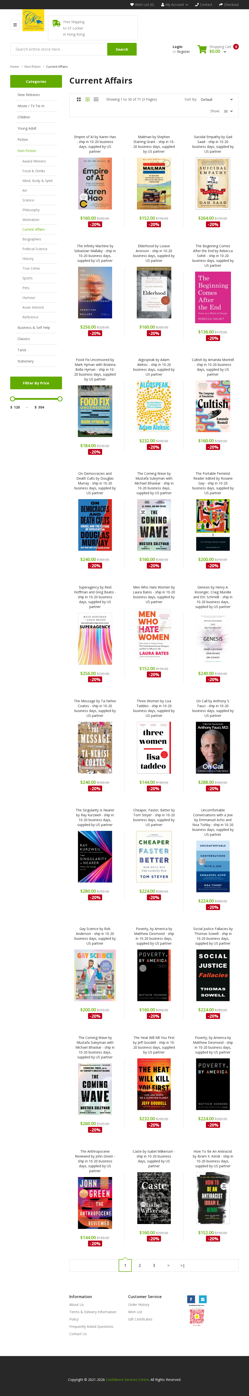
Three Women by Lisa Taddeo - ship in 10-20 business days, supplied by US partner (154, 708)
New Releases (29, 94)
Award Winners (34, 161)
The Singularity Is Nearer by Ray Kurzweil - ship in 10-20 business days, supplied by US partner (95, 817)
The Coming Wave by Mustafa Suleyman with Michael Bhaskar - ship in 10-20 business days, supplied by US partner (154, 483)
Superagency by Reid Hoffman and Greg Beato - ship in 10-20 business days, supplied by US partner (95, 597)
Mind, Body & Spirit (37, 180)
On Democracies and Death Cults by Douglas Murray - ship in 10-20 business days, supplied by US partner (95, 483)
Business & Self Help (34, 327)
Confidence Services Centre (127, 1379)
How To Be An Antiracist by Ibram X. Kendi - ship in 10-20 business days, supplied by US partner (213, 1158)
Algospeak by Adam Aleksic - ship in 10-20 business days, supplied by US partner (154, 367)
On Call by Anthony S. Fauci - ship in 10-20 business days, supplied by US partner (213, 708)
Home (14, 66)
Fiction (23, 139)
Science (28, 200)
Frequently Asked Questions (91, 1326)
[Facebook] (191, 1299)
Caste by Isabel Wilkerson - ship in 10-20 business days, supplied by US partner (154, 1158)
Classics (24, 338)
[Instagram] (203, 1299)
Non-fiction (33, 66)
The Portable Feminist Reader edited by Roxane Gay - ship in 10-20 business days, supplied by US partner (213, 483)
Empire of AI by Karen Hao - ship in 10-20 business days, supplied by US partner (95, 144)
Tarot (22, 350)
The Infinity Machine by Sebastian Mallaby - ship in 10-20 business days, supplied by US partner (95, 253)
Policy (74, 1319)
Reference (30, 317)
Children (24, 117)
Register (183, 51)
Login (177, 46)
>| (182, 1265)
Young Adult (27, 128)
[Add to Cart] (82, 186)
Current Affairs (57, 66)
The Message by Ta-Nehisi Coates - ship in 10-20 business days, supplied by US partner (95, 708)
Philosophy (31, 210)
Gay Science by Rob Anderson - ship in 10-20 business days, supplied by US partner (95, 936)
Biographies (31, 239)
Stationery (26, 361)
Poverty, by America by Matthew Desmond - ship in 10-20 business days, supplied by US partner (154, 936)
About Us (76, 1304)
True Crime (31, 268)
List (96, 99)
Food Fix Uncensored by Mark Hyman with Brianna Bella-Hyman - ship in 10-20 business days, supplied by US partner (95, 369)
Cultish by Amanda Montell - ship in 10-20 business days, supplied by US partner (213, 367)
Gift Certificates (140, 1319)
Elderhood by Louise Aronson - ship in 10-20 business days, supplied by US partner (154, 253)
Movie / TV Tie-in (31, 106)
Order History (138, 1304)
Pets (25, 287)
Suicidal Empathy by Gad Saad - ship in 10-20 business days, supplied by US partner (213, 144)
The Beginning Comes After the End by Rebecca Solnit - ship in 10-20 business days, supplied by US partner (213, 256)
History (28, 258)
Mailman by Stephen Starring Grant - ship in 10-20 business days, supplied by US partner (154, 144)
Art (24, 190)
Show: (215, 111)
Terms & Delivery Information (92, 1312)
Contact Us (78, 1333)
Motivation (30, 219)
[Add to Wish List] (108, 186)
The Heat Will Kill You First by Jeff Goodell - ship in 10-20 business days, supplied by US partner (154, 1044)
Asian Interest (33, 307)
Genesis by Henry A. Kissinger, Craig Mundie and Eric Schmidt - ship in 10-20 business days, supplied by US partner (212, 597)
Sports (27, 278)
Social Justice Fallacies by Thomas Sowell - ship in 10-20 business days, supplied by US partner (213, 936)
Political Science (34, 249)
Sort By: (191, 99)
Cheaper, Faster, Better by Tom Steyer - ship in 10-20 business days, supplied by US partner (154, 817)
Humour (28, 297)
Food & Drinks (33, 171)
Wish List (135, 1312)
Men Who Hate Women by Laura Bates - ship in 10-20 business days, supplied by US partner (154, 594)
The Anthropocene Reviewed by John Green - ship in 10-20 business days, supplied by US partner (95, 1161)
